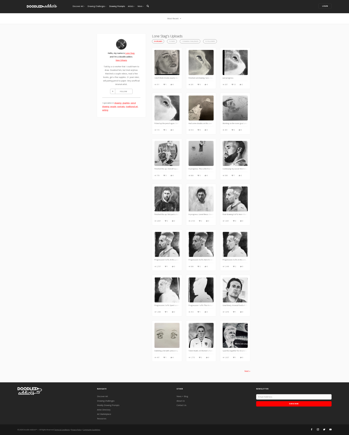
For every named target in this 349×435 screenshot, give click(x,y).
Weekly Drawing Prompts (108, 405)
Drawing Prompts (117, 6)
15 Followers (210, 41)
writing (105, 110)
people (113, 106)
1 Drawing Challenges (190, 41)
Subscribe (294, 404)
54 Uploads (158, 41)
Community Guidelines (91, 430)
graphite (126, 103)
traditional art (132, 106)
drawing (117, 103)
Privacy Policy (76, 430)
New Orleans (121, 60)
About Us (181, 401)
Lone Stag (129, 53)
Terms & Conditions (62, 430)
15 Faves (172, 41)
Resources (101, 418)
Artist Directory (103, 409)
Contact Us (181, 405)
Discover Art (102, 396)
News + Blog (182, 396)
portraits (121, 106)
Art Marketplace (104, 414)
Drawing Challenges (106, 401)
